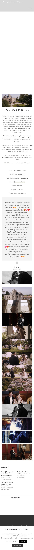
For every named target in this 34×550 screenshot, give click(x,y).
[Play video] (17, 277)
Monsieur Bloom (20, 182)
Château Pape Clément (19, 170)
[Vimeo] (21, 525)
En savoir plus (17, 545)
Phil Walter (7, 163)
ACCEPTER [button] (23, 541)
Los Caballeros (21, 193)
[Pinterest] (17, 525)
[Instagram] (12, 525)
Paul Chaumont (18, 189)
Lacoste (19, 185)
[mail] (26, 525)
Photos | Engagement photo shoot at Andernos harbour (7, 473)
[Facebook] (7, 525)
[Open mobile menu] (30, 8)
